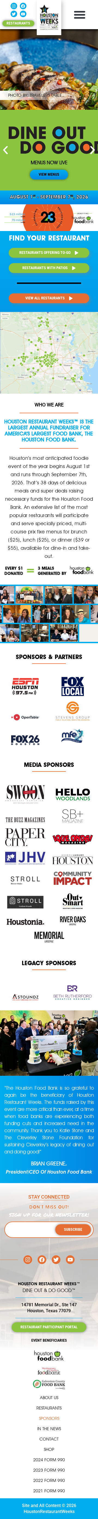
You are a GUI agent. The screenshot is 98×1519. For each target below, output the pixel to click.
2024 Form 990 (49, 1459)
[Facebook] (23, 6)
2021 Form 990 (49, 1490)
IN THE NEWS (49, 1428)
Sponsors (49, 1418)
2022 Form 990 (49, 1480)
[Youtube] (23, 14)
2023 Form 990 (49, 1470)
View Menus (49, 174)
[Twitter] (14, 14)
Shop (49, 1449)
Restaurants (49, 1408)
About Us (49, 1397)
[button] (80, 14)
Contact (49, 1439)
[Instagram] (14, 6)
